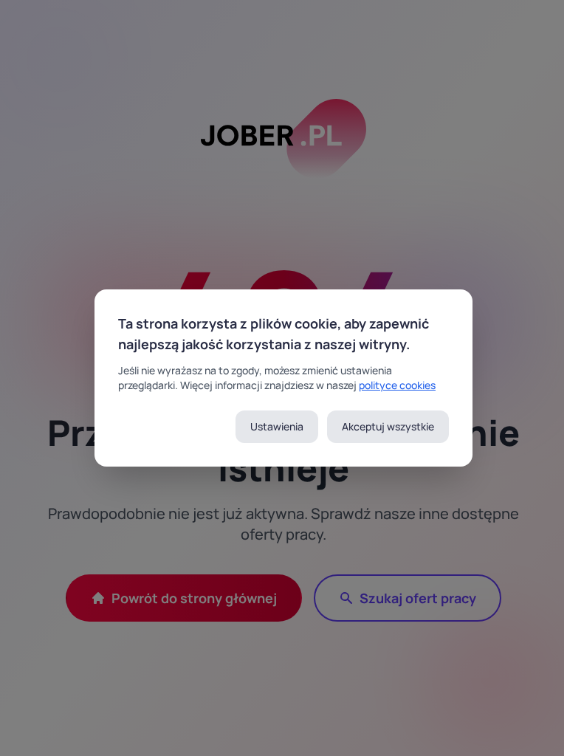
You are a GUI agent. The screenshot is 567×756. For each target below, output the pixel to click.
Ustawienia (276, 426)
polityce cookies (397, 385)
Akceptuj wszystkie (388, 426)
